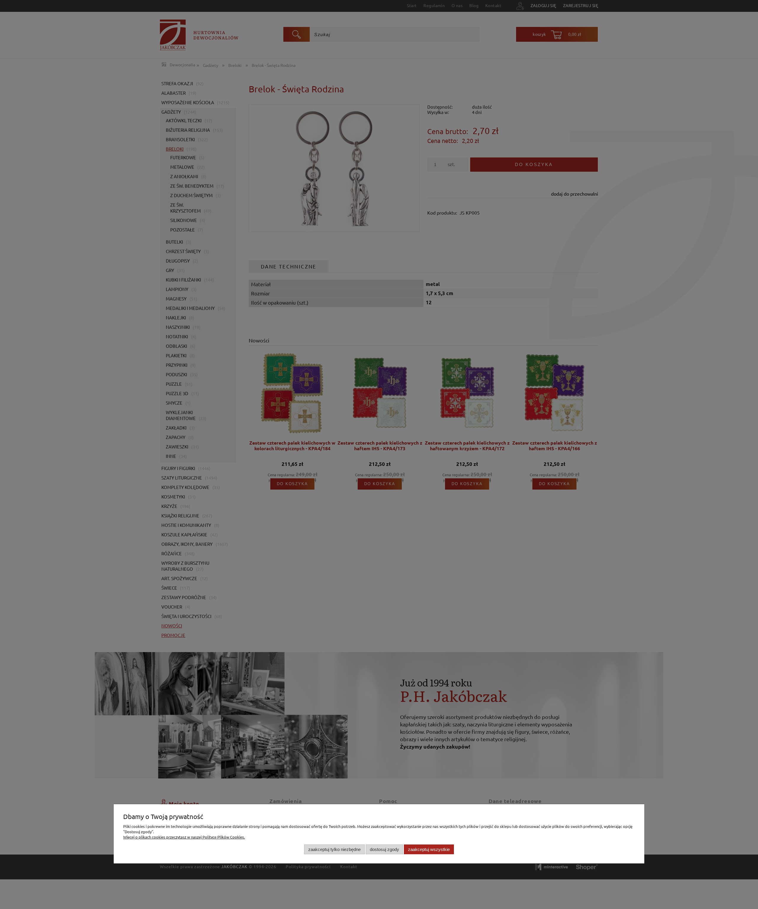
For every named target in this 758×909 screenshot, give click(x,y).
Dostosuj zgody (384, 849)
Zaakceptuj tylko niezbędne (334, 849)
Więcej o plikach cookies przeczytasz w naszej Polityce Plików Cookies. (184, 836)
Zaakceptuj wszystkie (429, 849)
